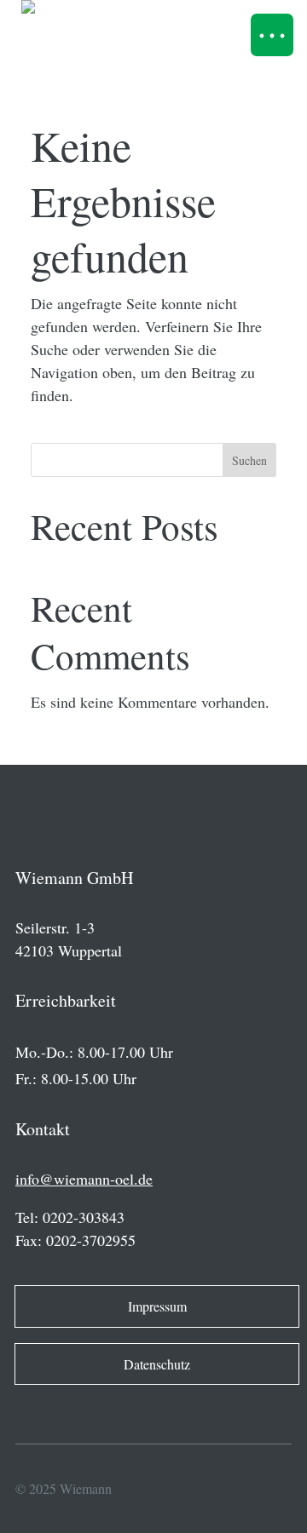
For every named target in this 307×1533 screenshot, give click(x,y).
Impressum (157, 1306)
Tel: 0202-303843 (70, 1217)
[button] (272, 35)
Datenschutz (157, 1364)
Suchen (249, 460)
